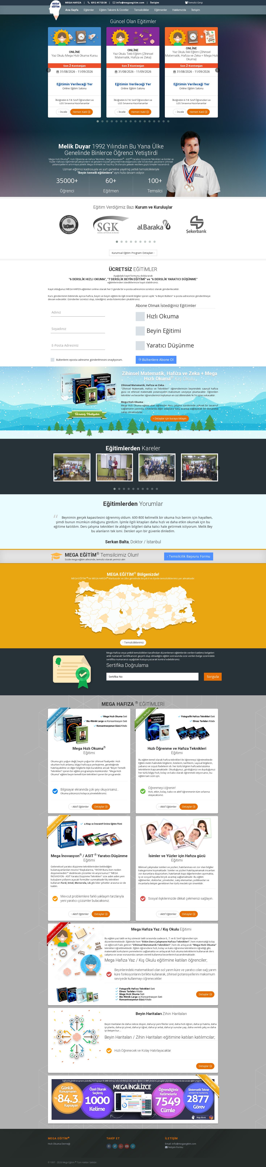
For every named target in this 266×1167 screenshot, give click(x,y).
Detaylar (99, 806)
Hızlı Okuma (163, 316)
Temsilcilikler (141, 10)
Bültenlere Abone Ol (157, 359)
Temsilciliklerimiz (133, 642)
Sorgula (213, 676)
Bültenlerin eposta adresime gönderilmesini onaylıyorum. (89, 359)
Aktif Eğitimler (80, 806)
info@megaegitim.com (184, 1143)
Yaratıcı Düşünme (170, 345)
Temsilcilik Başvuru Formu (189, 556)
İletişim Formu (175, 1147)
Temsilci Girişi (195, 2)
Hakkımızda (179, 10)
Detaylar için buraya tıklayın (170, 418)
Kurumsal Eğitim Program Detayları (133, 253)
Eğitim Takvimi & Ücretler (114, 10)
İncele (63, 112)
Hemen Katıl (80, 112)
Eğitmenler (161, 10)
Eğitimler (89, 10)
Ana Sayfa (71, 10)
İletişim (154, 2)
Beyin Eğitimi (164, 330)
